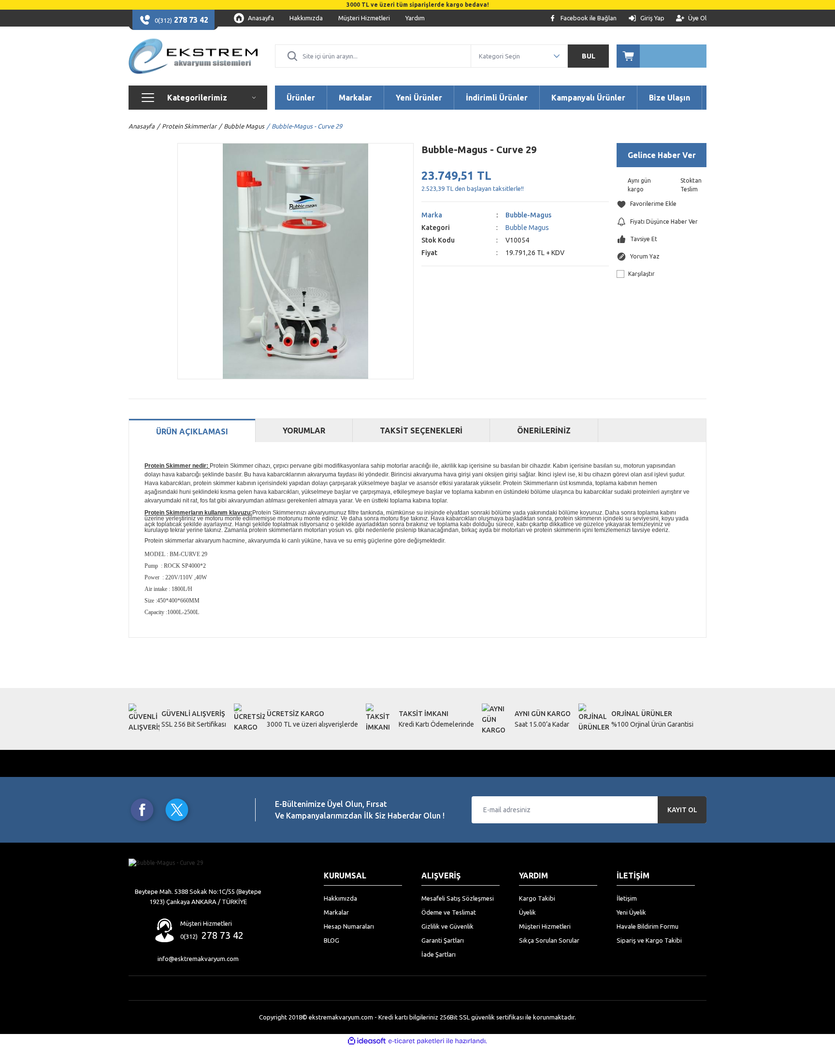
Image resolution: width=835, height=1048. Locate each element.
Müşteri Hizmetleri (545, 926)
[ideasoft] (366, 1041)
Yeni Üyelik (631, 912)
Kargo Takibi (537, 898)
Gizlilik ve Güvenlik (447, 926)
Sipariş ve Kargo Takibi (649, 940)
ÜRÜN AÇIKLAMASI (192, 431)
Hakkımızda (340, 898)
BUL (588, 56)
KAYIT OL (682, 810)
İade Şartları (438, 954)
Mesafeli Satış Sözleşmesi (457, 898)
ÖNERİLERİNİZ (544, 430)
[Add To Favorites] (661, 204)
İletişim (627, 898)
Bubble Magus (527, 227)
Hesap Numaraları (349, 926)
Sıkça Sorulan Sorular (549, 940)
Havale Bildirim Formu (647, 926)
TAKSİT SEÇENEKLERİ (421, 430)
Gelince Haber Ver (662, 155)
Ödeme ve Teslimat (448, 912)
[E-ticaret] (416, 1041)
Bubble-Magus (528, 215)
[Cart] (661, 56)
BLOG (331, 940)
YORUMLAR (304, 430)
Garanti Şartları (442, 940)
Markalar (336, 912)
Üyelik (527, 912)
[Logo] (193, 56)
